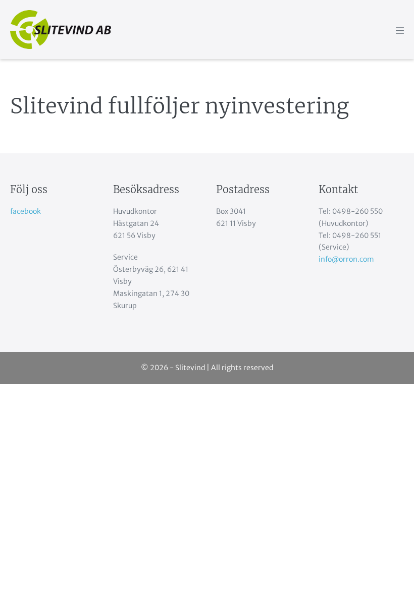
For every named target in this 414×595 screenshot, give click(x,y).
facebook (25, 211)
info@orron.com (346, 259)
